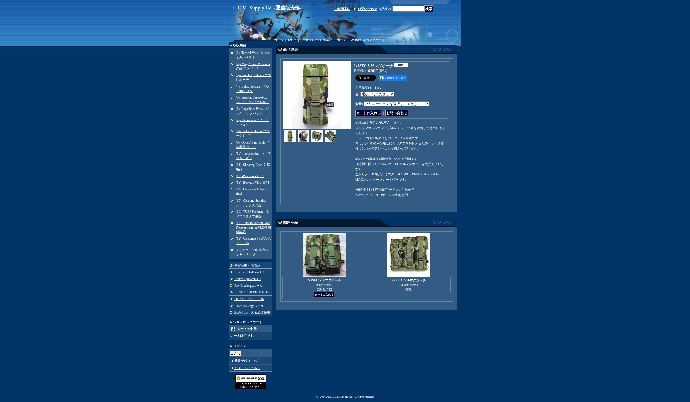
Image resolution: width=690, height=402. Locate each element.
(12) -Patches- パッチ (250, 176)
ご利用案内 (342, 9)
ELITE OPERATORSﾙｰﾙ (251, 292)
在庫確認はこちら (368, 88)
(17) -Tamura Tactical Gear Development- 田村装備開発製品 (253, 227)
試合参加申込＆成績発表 (252, 312)
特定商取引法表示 (247, 265)
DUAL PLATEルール (249, 299)
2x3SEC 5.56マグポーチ (409, 280)
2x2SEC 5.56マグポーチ (324, 280)
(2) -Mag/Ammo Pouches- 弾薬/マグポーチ (317, 40)
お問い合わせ (367, 9)
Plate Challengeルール (249, 306)
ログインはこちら (247, 368)
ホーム (278, 40)
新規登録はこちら (247, 361)
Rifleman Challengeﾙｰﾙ (249, 272)
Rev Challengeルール (248, 286)
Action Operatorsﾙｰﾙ (247, 279)
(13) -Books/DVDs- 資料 (252, 182)
